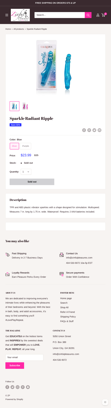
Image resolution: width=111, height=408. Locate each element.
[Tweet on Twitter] (94, 130)
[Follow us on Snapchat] (28, 387)
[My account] (98, 15)
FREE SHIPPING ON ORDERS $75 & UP (55, 3)
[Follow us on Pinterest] (23, 387)
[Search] (88, 15)
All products (19, 29)
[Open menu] (6, 15)
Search (63, 303)
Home (8, 29)
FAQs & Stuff (67, 321)
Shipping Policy (68, 316)
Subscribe (14, 365)
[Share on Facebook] (84, 130)
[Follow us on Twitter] (12, 387)
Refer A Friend (67, 312)
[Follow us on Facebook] (7, 387)
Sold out (32, 181)
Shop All (64, 307)
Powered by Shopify (14, 399)
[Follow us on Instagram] (17, 387)
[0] (103, 15)
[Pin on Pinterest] (89, 130)
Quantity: (14, 171)
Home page (66, 298)
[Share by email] (99, 130)
